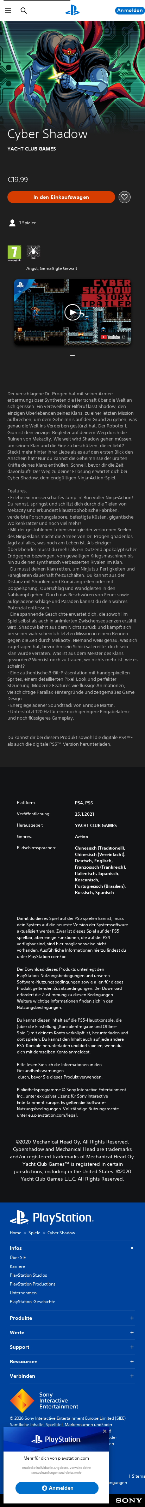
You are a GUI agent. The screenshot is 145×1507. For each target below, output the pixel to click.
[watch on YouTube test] (113, 337)
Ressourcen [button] (24, 1361)
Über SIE (18, 1257)
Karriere (17, 1266)
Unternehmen (23, 1293)
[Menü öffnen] (8, 10)
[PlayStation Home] (72, 10)
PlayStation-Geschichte (32, 1302)
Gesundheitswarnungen (40, 1071)
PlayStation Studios (28, 1275)
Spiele (34, 1233)
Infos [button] (16, 1248)
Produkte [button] (21, 1318)
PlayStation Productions (33, 1284)
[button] (72, 312)
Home (15, 1233)
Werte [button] (17, 1332)
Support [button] (19, 1347)
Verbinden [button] (22, 1376)
